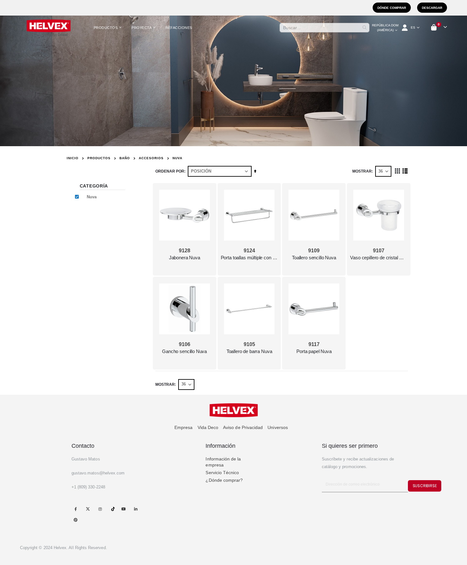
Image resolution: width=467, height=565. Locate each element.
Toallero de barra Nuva (249, 351)
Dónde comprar (391, 8)
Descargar (432, 8)
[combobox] (324, 27)
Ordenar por (169, 171)
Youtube (123, 509)
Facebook (75, 509)
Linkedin (136, 509)
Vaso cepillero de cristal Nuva (378, 257)
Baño (124, 158)
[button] (415, 28)
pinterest (75, 519)
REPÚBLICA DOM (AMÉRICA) (385, 28)
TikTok (113, 509)
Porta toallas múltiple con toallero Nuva (249, 257)
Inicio (72, 158)
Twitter (88, 509)
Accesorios (151, 158)
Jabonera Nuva (184, 257)
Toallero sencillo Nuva (314, 257)
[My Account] (405, 27)
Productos (99, 158)
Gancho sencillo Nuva (184, 351)
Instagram (100, 509)
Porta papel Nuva (314, 351)
